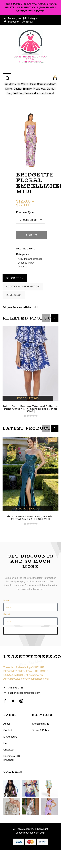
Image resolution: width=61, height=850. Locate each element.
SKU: (19, 248)
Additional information (22, 286)
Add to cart (31, 236)
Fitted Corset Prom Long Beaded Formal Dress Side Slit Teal (30, 518)
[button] (54, 318)
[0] (53, 78)
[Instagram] (21, 701)
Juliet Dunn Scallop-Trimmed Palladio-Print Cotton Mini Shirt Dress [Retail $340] (30, 409)
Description (14, 278)
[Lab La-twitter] (13, 701)
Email (6, 614)
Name (6, 600)
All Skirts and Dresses (30, 258)
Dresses (22, 262)
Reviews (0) (13, 294)
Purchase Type (25, 212)
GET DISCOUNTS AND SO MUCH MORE (30, 561)
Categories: (23, 254)
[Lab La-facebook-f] (5, 701)
